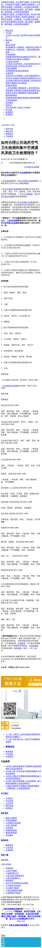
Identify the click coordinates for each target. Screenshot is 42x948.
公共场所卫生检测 (31, 167)
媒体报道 (9, 752)
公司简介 (9, 798)
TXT (23, 921)
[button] (5, 125)
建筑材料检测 (11, 833)
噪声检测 (17, 648)
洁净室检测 (33, 646)
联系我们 (9, 808)
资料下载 (4, 855)
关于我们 (4, 793)
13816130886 (6, 864)
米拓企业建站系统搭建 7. (19, 925)
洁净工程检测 (11, 825)
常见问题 (9, 801)
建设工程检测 (11, 818)
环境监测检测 (11, 820)
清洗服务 (9, 835)
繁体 (3, 936)
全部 (7, 42)
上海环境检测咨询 (9, 909)
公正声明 (9, 803)
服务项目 (4, 813)
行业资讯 (9, 136)
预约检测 (9, 806)
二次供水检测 (12, 220)
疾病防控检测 (11, 830)
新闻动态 (9, 134)
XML (19, 921)
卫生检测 (23, 173)
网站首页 (9, 31)
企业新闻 (9, 756)
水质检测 (29, 194)
